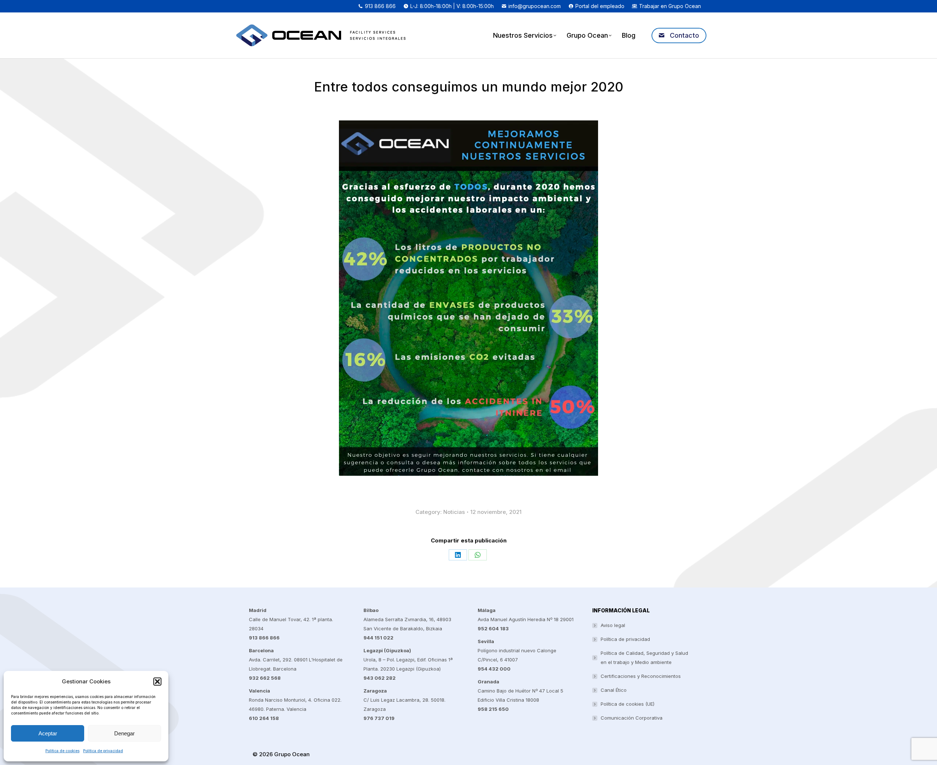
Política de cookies (62, 751)
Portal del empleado (599, 6)
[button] (157, 681)
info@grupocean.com (534, 6)
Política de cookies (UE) (627, 704)
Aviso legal (613, 625)
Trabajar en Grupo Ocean (670, 6)
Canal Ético (614, 690)
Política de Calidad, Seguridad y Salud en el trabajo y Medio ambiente (644, 657)
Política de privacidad (103, 751)
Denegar (124, 733)
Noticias (454, 511)
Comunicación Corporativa (631, 718)
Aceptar (47, 733)
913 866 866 (380, 6)
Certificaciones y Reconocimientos (641, 676)
